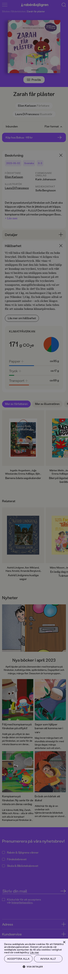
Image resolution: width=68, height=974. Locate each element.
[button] (34, 966)
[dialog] (34, 487)
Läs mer (34, 952)
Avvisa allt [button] (48, 958)
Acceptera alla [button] (18, 958)
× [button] (64, 942)
